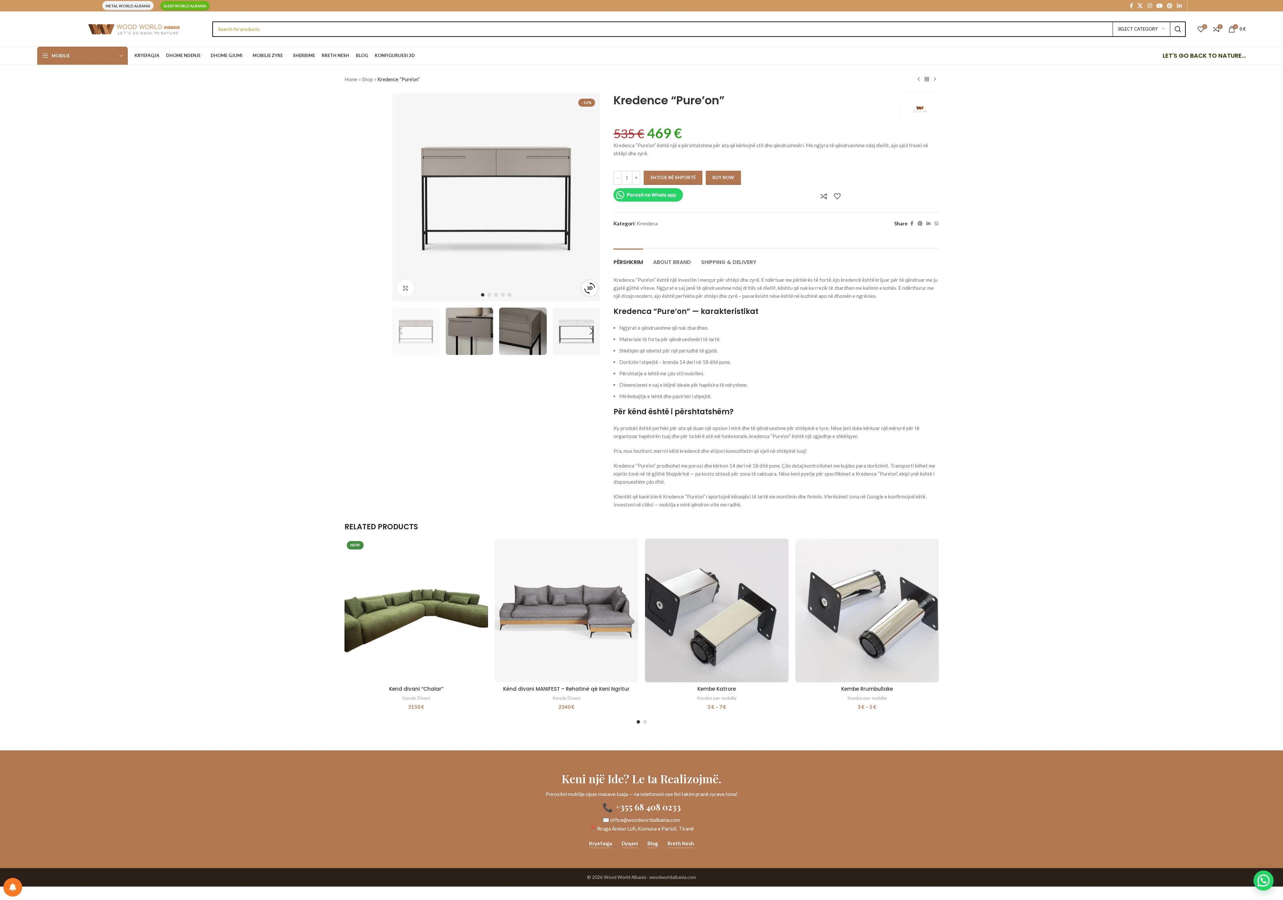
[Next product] (935, 79)
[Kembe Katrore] (717, 610)
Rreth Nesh (680, 843)
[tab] (628, 259)
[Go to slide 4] (502, 295)
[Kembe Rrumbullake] (867, 610)
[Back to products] (927, 79)
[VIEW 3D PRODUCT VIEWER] (590, 288)
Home (351, 79)
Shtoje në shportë (673, 177)
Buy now (723, 177)
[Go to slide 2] (489, 295)
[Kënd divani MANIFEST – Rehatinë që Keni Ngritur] (566, 610)
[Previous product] (919, 79)
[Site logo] (133, 28)
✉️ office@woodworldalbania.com (641, 820)
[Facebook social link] (1131, 6)
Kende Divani (416, 698)
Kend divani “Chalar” (416, 688)
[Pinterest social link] (1170, 6)
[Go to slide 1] (482, 295)
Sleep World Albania (185, 6)
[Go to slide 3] (496, 295)
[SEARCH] (1178, 29)
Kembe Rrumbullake (867, 688)
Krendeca (647, 223)
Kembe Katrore (716, 688)
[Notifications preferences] (12, 887)
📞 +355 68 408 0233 (641, 806)
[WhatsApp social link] (936, 223)
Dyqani (630, 843)
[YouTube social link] (1159, 6)
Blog (652, 843)
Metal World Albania (128, 6)
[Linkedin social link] (1179, 6)
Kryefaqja (600, 843)
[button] (400, 331)
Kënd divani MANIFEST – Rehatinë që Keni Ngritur (566, 688)
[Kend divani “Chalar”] (416, 610)
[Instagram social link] (1149, 6)
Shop (367, 79)
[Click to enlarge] (405, 287)
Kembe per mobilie (717, 698)
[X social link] (1140, 6)
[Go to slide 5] (509, 295)
